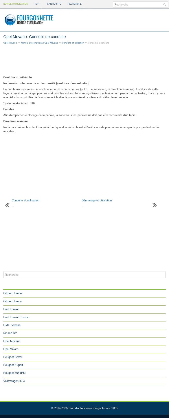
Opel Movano (10, 43)
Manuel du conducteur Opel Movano (39, 43)
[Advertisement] (84, 60)
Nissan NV (10, 333)
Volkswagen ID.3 (14, 381)
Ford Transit (11, 309)
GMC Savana (11, 325)
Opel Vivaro (10, 349)
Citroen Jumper (13, 293)
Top (37, 4)
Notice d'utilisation (15, 4)
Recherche (75, 4)
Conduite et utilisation (73, 43)
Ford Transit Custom (16, 317)
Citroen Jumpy (12, 301)
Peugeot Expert (13, 365)
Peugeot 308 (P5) (14, 372)
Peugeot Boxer (12, 357)
